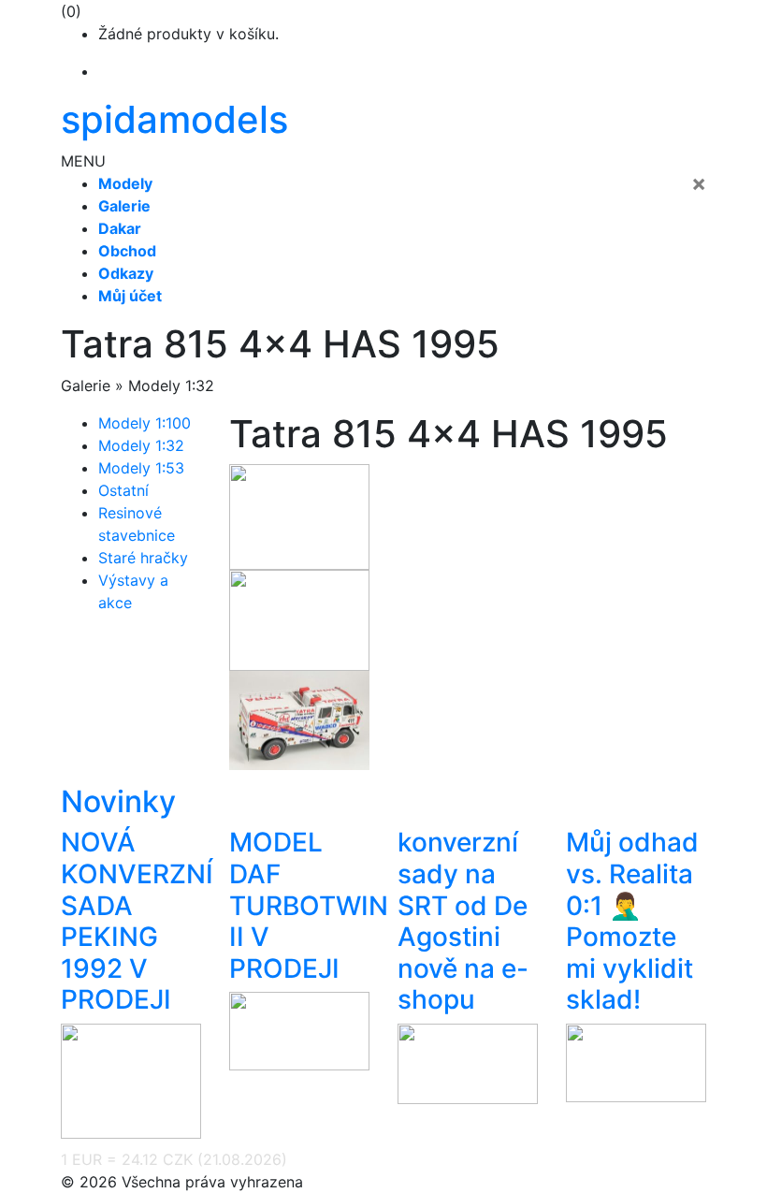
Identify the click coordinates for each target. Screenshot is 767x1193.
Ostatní (123, 490)
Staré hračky (143, 557)
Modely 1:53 (141, 467)
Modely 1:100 (144, 423)
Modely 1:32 (141, 445)
